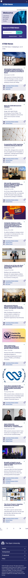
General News (8, 87)
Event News (8, 479)
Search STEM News (11, 28)
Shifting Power (9, 244)
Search (19, 32)
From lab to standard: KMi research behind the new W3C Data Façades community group (13, 387)
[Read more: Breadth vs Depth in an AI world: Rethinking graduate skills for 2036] (14, 452)
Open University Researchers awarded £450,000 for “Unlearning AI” (13, 425)
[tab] (14, 548)
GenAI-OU (7, 89)
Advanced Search (13, 36)
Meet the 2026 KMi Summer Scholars (12, 106)
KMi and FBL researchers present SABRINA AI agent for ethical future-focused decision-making (13, 185)
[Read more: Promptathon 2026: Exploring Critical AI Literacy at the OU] (14, 134)
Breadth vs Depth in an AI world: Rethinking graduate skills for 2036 (13, 464)
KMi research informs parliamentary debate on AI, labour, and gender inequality (13, 307)
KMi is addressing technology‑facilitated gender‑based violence (11, 347)
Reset (20, 36)
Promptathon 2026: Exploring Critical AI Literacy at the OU (13, 145)
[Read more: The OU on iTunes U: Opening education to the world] (14, 494)
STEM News (8, 4)
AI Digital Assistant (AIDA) (11, 481)
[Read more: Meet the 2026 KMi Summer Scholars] (14, 97)
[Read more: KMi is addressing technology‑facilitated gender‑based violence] (14, 335)
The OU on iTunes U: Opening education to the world (13, 505)
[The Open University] (1, 1)
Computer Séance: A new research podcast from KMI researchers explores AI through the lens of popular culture (13, 225)
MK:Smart (7, 284)
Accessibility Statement (22, 9)
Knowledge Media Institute (11, 85)
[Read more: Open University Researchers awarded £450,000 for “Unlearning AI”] (14, 414)
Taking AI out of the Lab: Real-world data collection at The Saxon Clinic (13, 266)
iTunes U (7, 521)
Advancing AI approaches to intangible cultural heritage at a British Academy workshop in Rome (14, 70)
